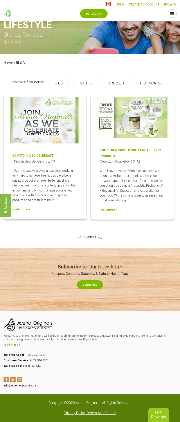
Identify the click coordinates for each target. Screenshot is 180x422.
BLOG (58, 83)
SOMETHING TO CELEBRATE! (33, 155)
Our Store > (94, 13)
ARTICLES (116, 83)
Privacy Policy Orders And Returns (90, 413)
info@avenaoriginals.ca (20, 385)
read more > (21, 209)
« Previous (86, 237)
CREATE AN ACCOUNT (144, 4)
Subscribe (90, 284)
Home (8, 63)
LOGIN (119, 4)
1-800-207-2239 (35, 354)
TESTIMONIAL (151, 83)
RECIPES (86, 83)
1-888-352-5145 (32, 366)
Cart (171, 4)
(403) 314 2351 (39, 360)
